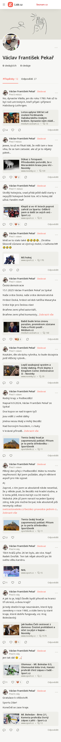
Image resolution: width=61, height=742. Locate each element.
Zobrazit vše (46, 314)
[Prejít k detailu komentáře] (4, 130)
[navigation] (4, 4)
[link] (30, 110)
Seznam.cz (42, 4)
